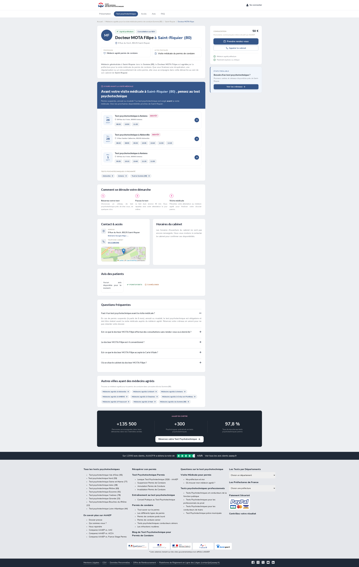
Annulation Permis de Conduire (151, 486)
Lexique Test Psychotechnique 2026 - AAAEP (157, 479)
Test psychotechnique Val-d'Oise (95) (106, 475)
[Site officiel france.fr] (203, 546)
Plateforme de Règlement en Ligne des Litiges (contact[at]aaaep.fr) (189, 562)
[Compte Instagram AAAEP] (258, 563)
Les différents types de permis (150, 513)
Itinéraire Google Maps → (118, 236)
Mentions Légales (91, 562)
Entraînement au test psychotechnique (153, 495)
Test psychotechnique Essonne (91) (105, 491)
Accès (144, 13)
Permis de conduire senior (148, 520)
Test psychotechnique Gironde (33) (104, 498)
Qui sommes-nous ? (97, 523)
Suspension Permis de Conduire (151, 482)
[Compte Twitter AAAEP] (263, 563)
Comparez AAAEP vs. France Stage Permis (108, 536)
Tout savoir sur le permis (148, 509)
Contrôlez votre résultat (242, 513)
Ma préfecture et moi (195, 479)
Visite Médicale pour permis (196, 474)
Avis (154, 13)
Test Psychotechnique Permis (148, 474)
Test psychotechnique (126, 13)
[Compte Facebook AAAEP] (253, 563)
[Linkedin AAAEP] (273, 563)
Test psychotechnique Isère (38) (103, 485)
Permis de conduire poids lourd (151, 516)
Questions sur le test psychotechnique (202, 469)
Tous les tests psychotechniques (102, 469)
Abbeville (107, 176)
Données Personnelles (120, 562)
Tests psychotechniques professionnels (203, 488)
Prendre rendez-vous (238, 41)
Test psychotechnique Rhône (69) (104, 488)
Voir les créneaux (234, 86)
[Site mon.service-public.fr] (181, 546)
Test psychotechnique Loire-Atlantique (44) (108, 508)
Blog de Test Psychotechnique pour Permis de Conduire (151, 534)
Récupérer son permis (144, 469)
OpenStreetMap (131, 260)
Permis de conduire (142, 505)
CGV (105, 562)
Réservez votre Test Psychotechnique (177, 439)
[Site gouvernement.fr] (159, 546)
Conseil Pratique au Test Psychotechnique (156, 499)
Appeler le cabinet (237, 48)
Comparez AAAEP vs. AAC (100, 530)
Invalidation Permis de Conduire (151, 489)
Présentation (105, 13)
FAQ (163, 13)
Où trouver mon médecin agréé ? (200, 482)
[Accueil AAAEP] (110, 5)
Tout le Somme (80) (139, 176)
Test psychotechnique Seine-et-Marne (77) (108, 481)
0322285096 (113, 243)
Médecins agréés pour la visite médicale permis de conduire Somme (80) (133, 22)
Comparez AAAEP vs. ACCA (101, 533)
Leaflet (121, 260)
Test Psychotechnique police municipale (204, 513)
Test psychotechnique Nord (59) (102, 478)
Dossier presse (95, 520)
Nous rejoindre (95, 526)
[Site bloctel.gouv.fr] (223, 546)
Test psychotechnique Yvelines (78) (105, 495)
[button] (254, 5)
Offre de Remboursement (144, 562)
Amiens (121, 176)
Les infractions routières (148, 526)
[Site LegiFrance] (137, 546)
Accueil (100, 22)
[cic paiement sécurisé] (252, 504)
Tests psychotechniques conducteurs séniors (157, 523)
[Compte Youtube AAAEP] (268, 563)
